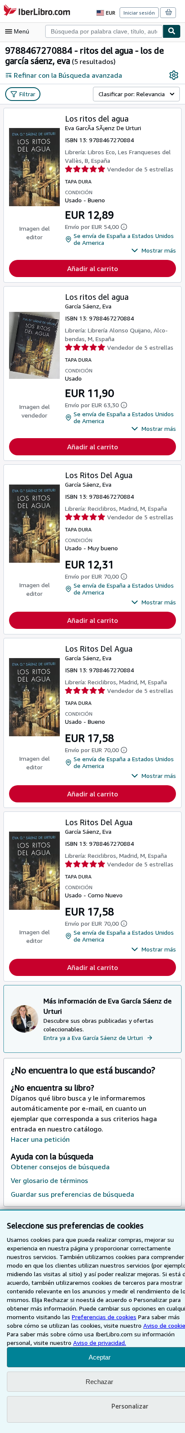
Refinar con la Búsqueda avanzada (68, 75)
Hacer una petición (40, 1139)
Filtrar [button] (27, 94)
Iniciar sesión (139, 12)
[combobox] (104, 31)
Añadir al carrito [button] (92, 268)
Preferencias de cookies (104, 1316)
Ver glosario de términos (49, 1180)
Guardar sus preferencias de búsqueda (72, 1194)
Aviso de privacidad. (99, 1342)
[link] (173, 75)
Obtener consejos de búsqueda (60, 1166)
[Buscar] (171, 31)
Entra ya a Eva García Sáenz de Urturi (93, 1037)
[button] (153, 250)
